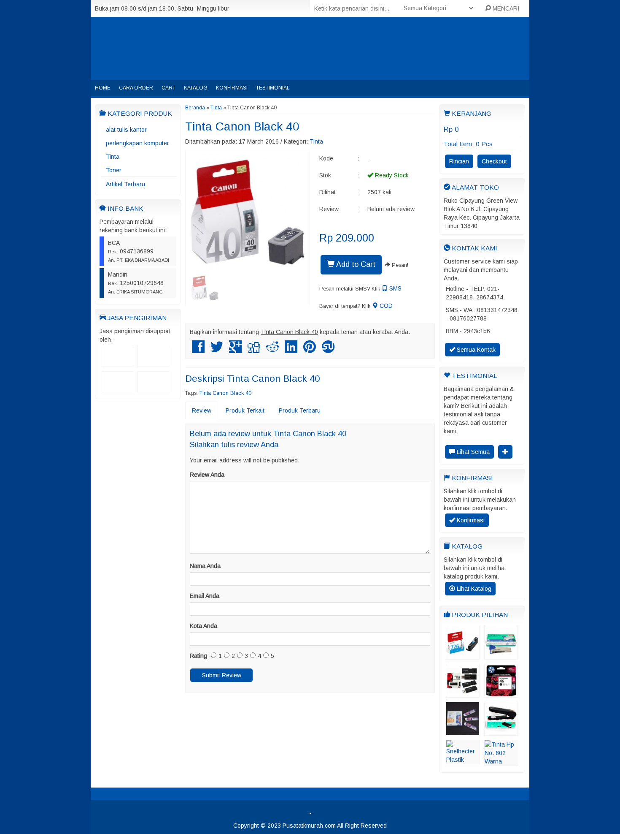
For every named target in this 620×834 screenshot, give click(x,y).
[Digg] (253, 350)
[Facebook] (198, 350)
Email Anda (204, 595)
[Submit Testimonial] (505, 452)
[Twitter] (216, 350)
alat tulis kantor (126, 129)
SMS (395, 288)
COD (385, 305)
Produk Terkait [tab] (245, 410)
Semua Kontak (475, 349)
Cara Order (136, 88)
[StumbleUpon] (328, 350)
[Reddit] (272, 350)
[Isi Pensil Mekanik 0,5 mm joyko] (463, 731)
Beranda (195, 108)
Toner (113, 170)
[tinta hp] (501, 693)
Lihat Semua (472, 451)
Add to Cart (354, 264)
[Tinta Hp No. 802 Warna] (501, 761)
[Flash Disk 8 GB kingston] (463, 693)
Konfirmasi (232, 88)
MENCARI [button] (505, 8)
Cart (168, 88)
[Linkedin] (291, 350)
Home (103, 88)
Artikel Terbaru (125, 184)
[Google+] (235, 350)
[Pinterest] (309, 350)
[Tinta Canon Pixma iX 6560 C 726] (463, 655)
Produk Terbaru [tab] (300, 410)
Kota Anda (203, 625)
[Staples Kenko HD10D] (501, 655)
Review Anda (207, 474)
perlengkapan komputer (137, 143)
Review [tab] (201, 410)
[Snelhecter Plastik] (463, 760)
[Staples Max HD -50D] (501, 731)
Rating (198, 655)
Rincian (459, 161)
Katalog (196, 88)
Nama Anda (205, 565)
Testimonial (273, 88)
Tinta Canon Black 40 (242, 126)
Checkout (494, 161)
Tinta (112, 156)
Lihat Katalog (473, 588)
